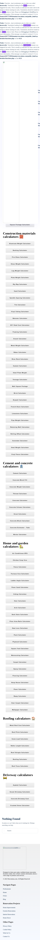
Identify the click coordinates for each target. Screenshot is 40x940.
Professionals (7, 889)
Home (5, 892)
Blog (4, 899)
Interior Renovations (9, 914)
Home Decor (7, 918)
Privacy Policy (7, 926)
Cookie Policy (7, 929)
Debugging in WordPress (28, 12)
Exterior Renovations (9, 911)
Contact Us (6, 936)
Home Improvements (9, 907)
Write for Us (6, 933)
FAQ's (5, 896)
